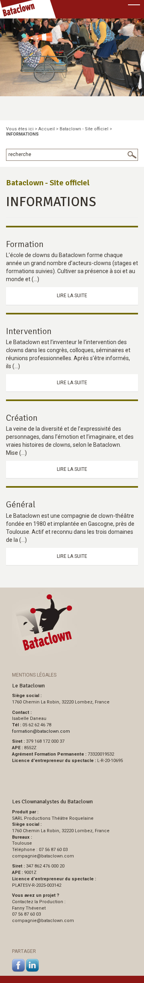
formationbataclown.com (41, 731)
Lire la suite (72, 295)
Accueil (46, 129)
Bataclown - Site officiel (84, 129)
